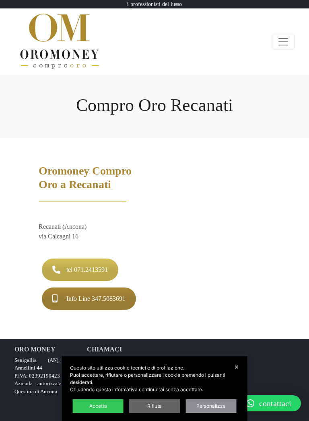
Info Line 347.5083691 (96, 298)
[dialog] (154, 388)
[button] (269, 403)
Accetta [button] (98, 406)
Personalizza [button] (211, 406)
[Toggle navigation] (283, 42)
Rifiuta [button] (154, 406)
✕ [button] (236, 366)
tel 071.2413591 (87, 269)
